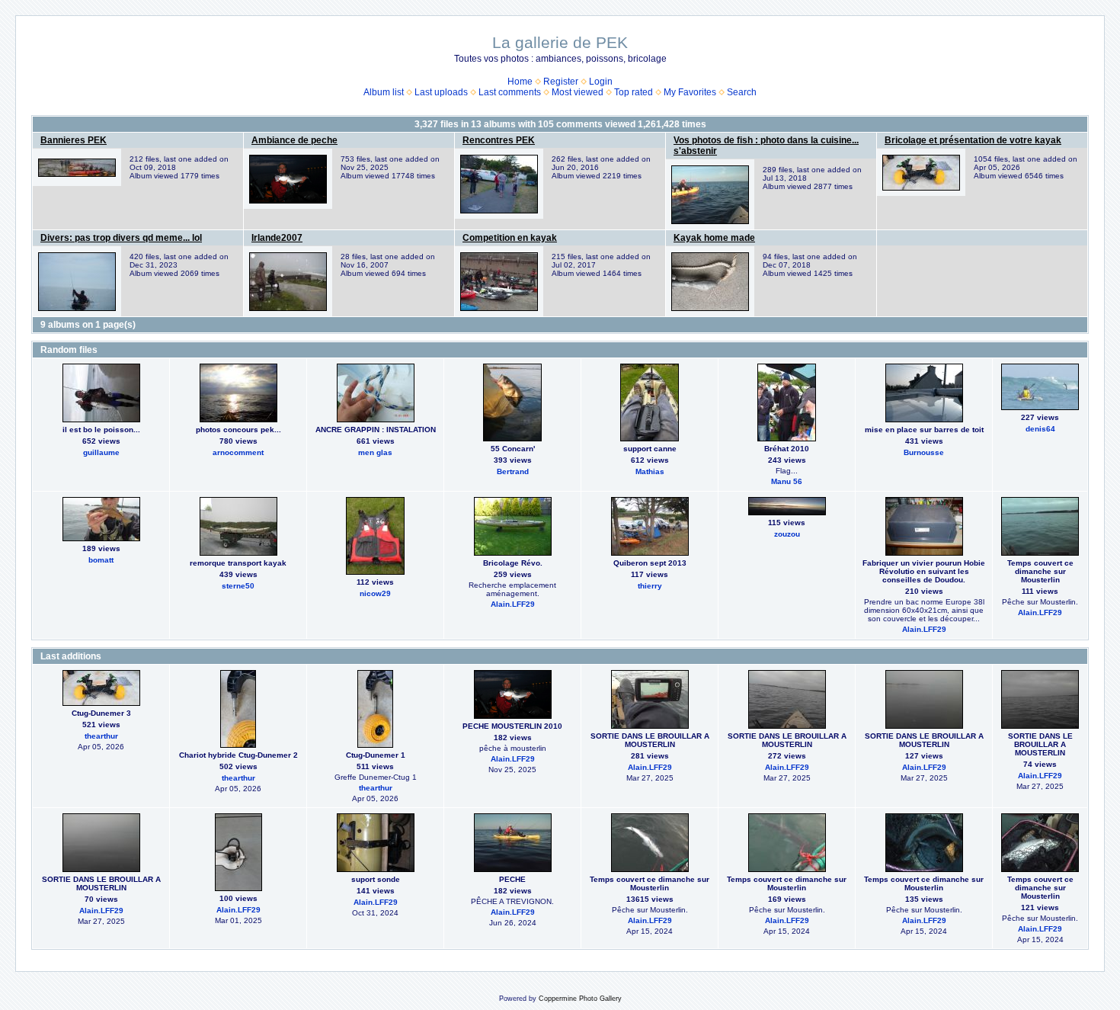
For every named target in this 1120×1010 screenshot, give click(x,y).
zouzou (787, 534)
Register (560, 81)
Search (742, 92)
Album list (383, 92)
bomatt (101, 560)
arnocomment (238, 452)
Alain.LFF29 (513, 604)
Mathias (649, 471)
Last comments (509, 92)
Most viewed (577, 92)
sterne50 (238, 586)
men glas (375, 452)
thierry (650, 586)
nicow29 (375, 593)
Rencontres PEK (498, 140)
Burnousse (924, 452)
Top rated (633, 92)
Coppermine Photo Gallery (580, 998)
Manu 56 (786, 481)
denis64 (1040, 429)
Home (520, 81)
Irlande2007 (276, 237)
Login (601, 81)
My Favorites (690, 92)
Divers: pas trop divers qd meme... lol (121, 237)
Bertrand (513, 471)
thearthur (101, 736)
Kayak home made (714, 237)
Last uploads (441, 92)
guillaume (101, 452)
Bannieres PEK (73, 140)
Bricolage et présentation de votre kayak (973, 140)
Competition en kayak (509, 237)
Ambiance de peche (294, 140)
